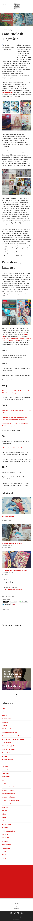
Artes (3, 712)
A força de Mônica (8, 516)
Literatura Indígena (8, 797)
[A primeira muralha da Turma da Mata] (16, 559)
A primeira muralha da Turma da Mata (14, 570)
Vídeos (4, 858)
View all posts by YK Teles (13, 589)
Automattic (16, 919)
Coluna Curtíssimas (8, 753)
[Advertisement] (16, 881)
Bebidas (4, 715)
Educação (5, 763)
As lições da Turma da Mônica (12, 543)
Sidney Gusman (7, 92)
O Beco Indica (6, 824)
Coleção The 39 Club (8, 749)
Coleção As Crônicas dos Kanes (12, 736)
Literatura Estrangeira (9, 790)
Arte (3, 708)
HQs (11, 30)
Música (4, 814)
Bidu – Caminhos (25, 338)
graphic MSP (5, 30)
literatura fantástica (8, 794)
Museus (4, 811)
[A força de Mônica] (16, 505)
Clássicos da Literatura (9, 732)
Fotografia (5, 773)
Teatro (4, 851)
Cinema (4, 725)
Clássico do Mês (7, 729)
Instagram (16, 906)
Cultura (4, 756)
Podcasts (5, 828)
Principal (5, 834)
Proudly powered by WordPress (11, 917)
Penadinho (15, 338)
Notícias (4, 817)
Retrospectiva (6, 845)
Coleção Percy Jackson (9, 746)
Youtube (16, 908)
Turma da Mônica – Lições (10, 340)
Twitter (16, 903)
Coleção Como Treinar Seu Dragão (13, 739)
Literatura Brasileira (8, 787)
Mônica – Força (7, 338)
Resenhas (5, 841)
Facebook (16, 901)
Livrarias (5, 807)
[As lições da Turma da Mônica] (16, 532)
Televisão (5, 855)
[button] (11, 107)
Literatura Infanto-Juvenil (10, 800)
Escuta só (5, 770)
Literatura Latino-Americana (11, 804)
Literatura (5, 783)
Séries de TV (6, 848)
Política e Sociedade (8, 831)
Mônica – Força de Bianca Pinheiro (12, 448)
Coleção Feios (6, 742)
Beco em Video (7, 719)
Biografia (5, 722)
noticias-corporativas (9, 821)
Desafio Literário (7, 759)
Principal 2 (5, 838)
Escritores (5, 766)
